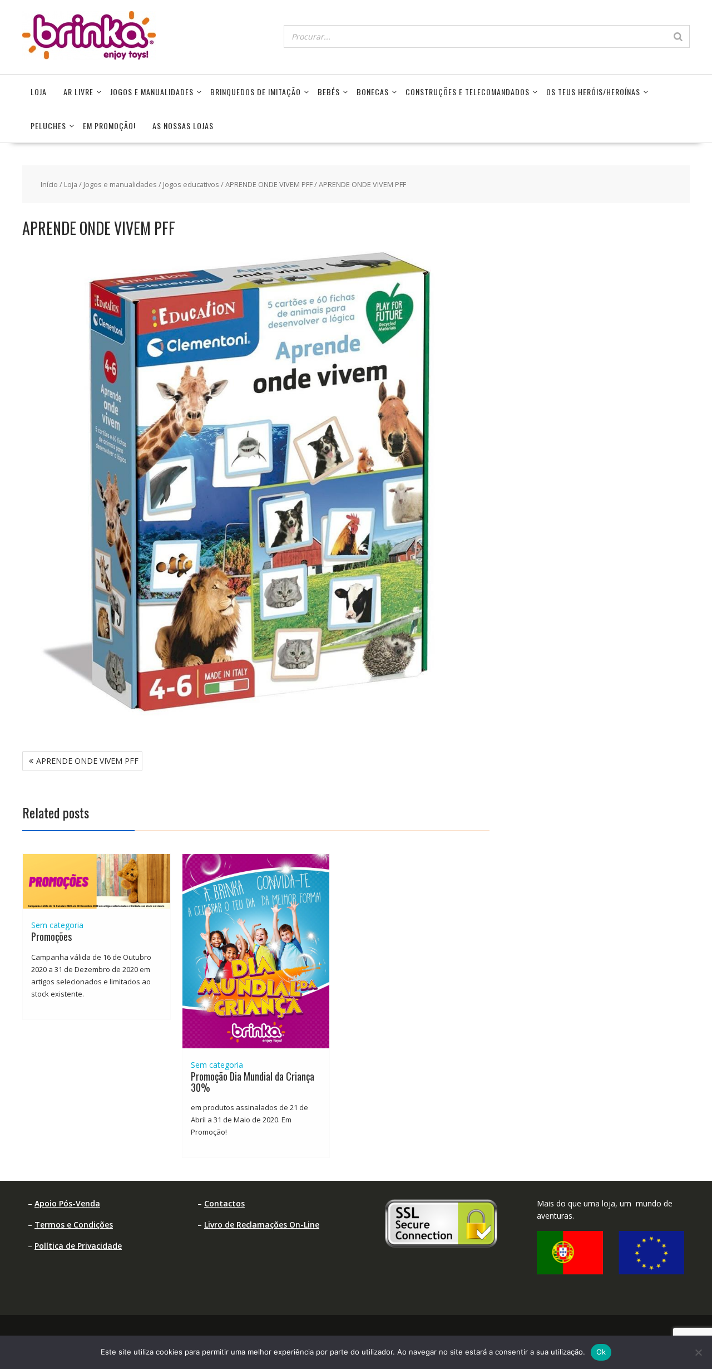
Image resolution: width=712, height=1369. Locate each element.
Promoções (51, 936)
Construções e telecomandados (468, 91)
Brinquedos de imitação (255, 91)
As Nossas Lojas (183, 125)
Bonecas (373, 91)
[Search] (678, 36)
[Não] (698, 1352)
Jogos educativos (191, 184)
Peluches (48, 125)
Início (49, 184)
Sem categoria (57, 925)
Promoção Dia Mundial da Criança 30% (252, 1082)
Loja (39, 91)
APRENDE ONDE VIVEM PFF (269, 184)
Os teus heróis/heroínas (593, 91)
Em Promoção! (109, 125)
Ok (601, 1351)
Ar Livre (78, 91)
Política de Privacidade (78, 1245)
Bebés (329, 91)
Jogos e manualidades (152, 91)
